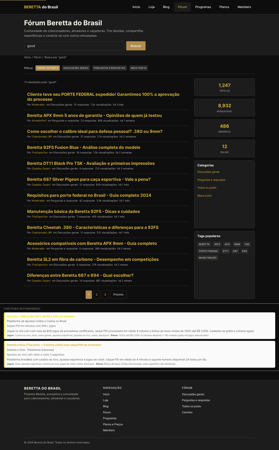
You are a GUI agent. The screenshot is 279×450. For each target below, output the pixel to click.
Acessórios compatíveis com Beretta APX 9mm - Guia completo (92, 243)
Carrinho (187, 412)
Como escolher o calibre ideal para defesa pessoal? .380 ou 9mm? (94, 131)
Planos (224, 7)
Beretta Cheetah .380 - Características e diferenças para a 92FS (92, 227)
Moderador (38, 104)
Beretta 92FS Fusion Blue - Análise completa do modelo (83, 147)
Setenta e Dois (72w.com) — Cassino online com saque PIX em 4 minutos (54, 344)
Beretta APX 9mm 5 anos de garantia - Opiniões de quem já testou (94, 115)
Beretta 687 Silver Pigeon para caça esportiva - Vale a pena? (89, 179)
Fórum (182, 7)
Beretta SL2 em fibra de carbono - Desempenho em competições (93, 259)
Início (136, 7)
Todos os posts (206, 187)
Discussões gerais (208, 171)
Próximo (118, 294)
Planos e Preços (113, 424)
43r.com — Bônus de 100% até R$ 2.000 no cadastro (41, 316)
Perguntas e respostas (211, 179)
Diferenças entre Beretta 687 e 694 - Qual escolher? (80, 275)
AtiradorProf (39, 120)
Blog (166, 7)
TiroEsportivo (40, 152)
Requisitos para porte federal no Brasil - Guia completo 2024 (89, 195)
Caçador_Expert (41, 168)
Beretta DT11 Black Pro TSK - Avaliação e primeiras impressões (91, 163)
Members (244, 7)
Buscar (136, 46)
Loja (152, 7)
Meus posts (204, 195)
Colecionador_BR (42, 136)
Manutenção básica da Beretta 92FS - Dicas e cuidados (83, 211)
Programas (203, 7)
